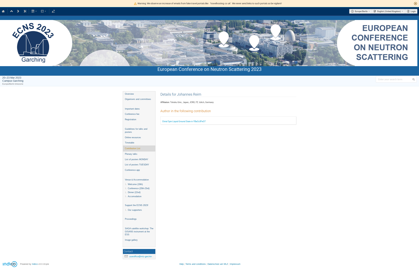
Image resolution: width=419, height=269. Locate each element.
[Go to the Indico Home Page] (3, 11)
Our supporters (135, 210)
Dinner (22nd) (134, 192)
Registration (130, 119)
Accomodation (134, 196)
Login (413, 11)
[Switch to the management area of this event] (53, 11)
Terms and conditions (195, 264)
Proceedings (131, 219)
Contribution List (132, 148)
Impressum (235, 264)
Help (181, 264)
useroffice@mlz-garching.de (142, 256)
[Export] (34, 11)
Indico (35, 264)
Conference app (132, 170)
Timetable (129, 142)
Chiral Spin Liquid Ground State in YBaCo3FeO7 (184, 121)
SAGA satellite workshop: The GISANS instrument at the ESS (139, 231)
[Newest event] (24, 11)
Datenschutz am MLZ (218, 264)
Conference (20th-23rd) (138, 188)
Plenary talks (131, 154)
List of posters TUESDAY (137, 164)
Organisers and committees (138, 99)
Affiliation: (165, 102)
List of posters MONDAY (136, 159)
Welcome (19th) (135, 184)
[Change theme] (43, 11)
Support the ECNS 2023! (136, 205)
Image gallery (131, 240)
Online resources (133, 137)
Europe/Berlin (361, 11)
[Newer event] (18, 11)
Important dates (132, 109)
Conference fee (132, 114)
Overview (129, 94)
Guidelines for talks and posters (136, 130)
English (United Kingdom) (389, 11)
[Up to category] (11, 11)
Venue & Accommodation (137, 179)
